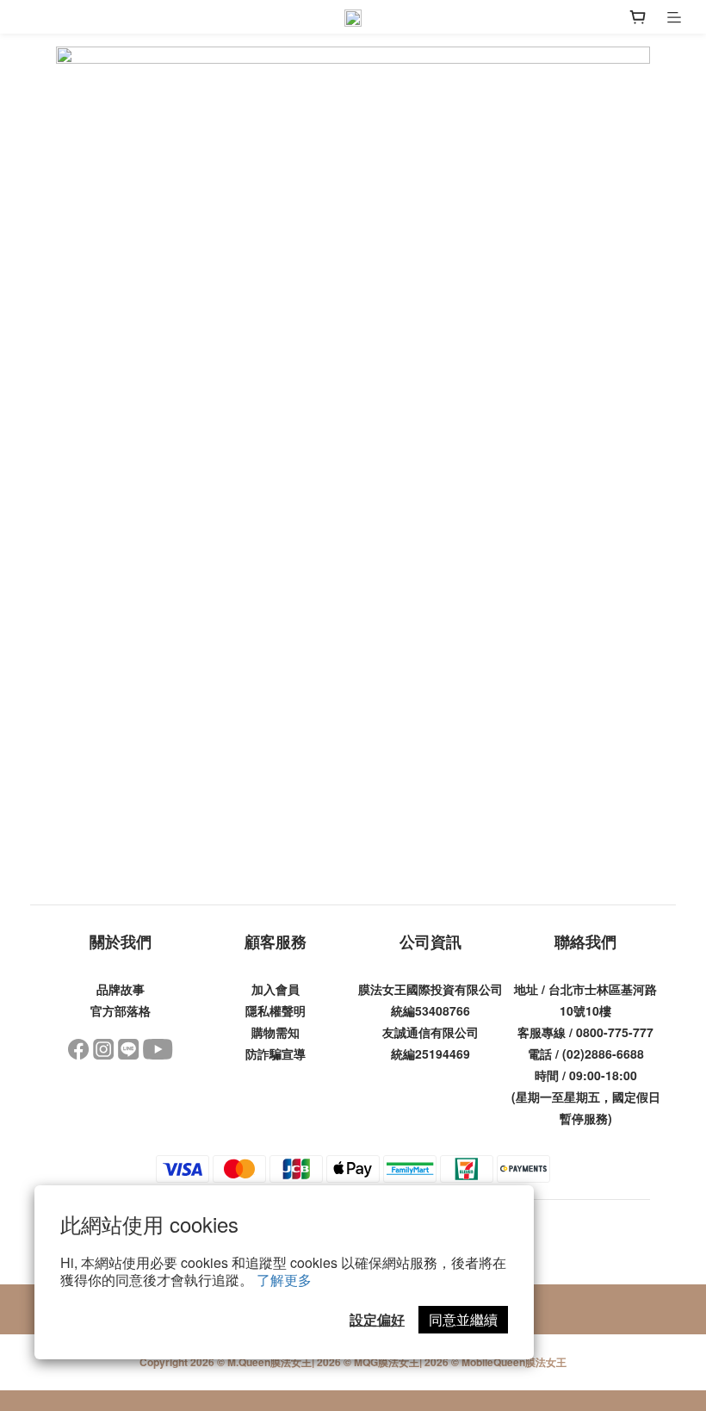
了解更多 (284, 1280)
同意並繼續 (463, 1319)
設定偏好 (377, 1319)
